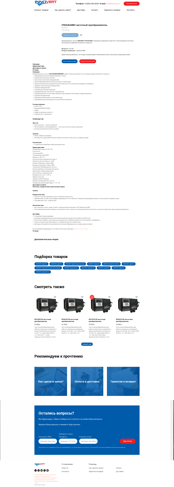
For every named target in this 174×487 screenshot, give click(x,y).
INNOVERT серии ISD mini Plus (111, 264)
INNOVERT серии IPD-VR (88, 268)
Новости (65, 468)
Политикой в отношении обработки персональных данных (107, 447)
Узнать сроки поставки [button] (69, 61)
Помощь (93, 464)
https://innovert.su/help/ (81, 229)
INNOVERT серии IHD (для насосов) (75, 264)
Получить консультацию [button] (88, 61)
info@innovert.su (113, 4)
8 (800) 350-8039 (92, 4)
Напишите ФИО (45, 437)
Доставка (81, 10)
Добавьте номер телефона (66, 435)
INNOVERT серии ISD (118, 268)
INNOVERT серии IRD (103, 268)
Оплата (94, 10)
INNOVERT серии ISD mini (71, 268)
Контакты (131, 10)
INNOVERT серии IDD (41, 264)
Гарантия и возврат (112, 10)
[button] (132, 4)
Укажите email (85, 437)
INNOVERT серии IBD (94, 264)
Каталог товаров (41, 10)
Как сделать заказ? (63, 10)
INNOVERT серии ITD (128, 264)
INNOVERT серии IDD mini (42, 272)
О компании (67, 464)
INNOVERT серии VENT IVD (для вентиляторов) (48, 268)
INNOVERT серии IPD (56, 264)
